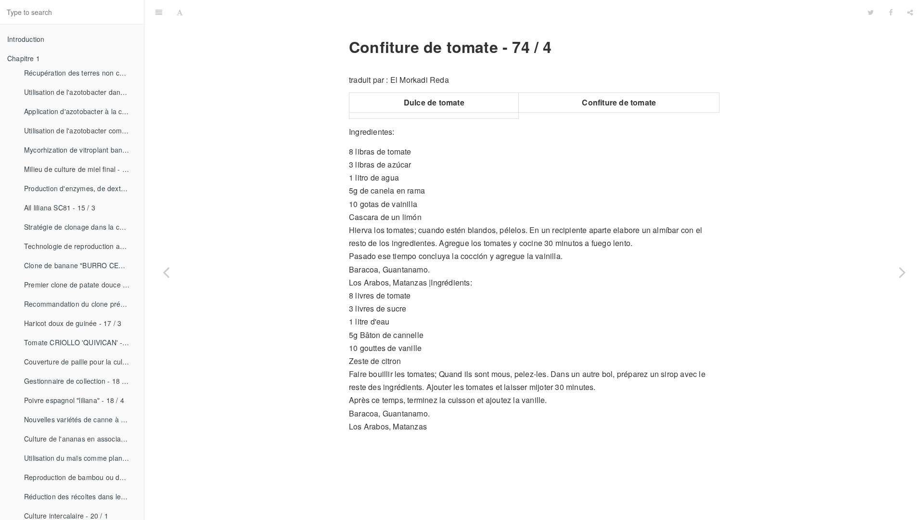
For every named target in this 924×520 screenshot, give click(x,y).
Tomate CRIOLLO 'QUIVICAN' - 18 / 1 (80, 342)
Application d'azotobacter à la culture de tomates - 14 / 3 (80, 111)
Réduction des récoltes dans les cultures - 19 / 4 (80, 496)
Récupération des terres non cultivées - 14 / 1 (80, 73)
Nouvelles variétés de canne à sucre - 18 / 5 (80, 419)
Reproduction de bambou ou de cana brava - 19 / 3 (80, 477)
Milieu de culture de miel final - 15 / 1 (80, 169)
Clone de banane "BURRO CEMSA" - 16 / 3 (80, 265)
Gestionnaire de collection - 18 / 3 (77, 381)
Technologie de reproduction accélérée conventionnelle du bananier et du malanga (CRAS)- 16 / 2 (80, 246)
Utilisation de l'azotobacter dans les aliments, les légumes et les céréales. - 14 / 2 (80, 92)
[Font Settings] (179, 12)
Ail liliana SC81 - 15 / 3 (59, 207)
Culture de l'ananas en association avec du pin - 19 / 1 (80, 438)
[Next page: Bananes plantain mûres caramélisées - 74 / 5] (902, 272)
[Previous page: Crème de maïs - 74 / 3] (166, 272)
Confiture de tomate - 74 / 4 (526, 12)
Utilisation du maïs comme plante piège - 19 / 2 (80, 458)
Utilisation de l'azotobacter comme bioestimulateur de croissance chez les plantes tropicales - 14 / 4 (80, 130)
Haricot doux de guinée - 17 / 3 (72, 323)
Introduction (25, 39)
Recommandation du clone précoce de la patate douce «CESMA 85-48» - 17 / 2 (80, 304)
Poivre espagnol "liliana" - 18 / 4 (74, 400)
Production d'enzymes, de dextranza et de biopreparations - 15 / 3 (80, 188)
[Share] (910, 12)
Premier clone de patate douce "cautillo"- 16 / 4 (80, 284)
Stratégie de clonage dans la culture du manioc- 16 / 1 (80, 227)
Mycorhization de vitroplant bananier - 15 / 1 (80, 150)
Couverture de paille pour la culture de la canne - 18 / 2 (80, 361)
